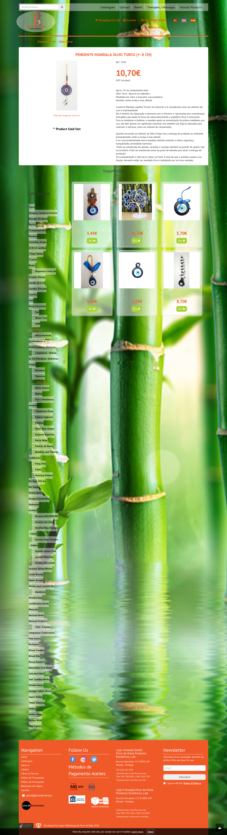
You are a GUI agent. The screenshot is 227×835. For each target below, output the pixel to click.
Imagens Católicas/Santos (43, 212)
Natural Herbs (36, 615)
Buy (91, 240)
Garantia (25, 790)
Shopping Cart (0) (109, 20)
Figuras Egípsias (44, 417)
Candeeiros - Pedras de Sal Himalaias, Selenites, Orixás (43, 358)
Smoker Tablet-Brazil (40, 691)
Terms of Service (29, 773)
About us (25, 765)
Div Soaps (34, 486)
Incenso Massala (44, 556)
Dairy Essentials (37, 306)
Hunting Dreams (44, 475)
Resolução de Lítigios (32, 786)
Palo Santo (35, 638)
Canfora (33, 294)
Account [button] (131, 20)
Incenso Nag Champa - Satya (43, 530)
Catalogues (107, 7)
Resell (138, 7)
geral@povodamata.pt (39, 795)
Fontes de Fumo (44, 446)
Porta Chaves (42, 387)
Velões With (35, 720)
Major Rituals (36, 580)
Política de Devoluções (32, 781)
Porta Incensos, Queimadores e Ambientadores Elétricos (42, 341)
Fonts (38, 469)
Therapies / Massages (161, 7)
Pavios (32, 224)
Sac (37, 312)
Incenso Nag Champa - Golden (43, 542)
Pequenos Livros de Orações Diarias (42, 274)
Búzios (38, 393)
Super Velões (36, 696)
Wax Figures (35, 726)
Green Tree (41, 317)
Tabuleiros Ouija (44, 411)
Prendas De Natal (38, 218)
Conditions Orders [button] (155, 20)
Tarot (32, 207)
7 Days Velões (36, 253)
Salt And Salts (36, 673)
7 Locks (33, 259)
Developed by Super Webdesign (60, 825)
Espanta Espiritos (45, 434)
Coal (31, 300)
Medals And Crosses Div (41, 586)
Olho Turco (65, 41)
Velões (32, 708)
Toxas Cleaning (37, 702)
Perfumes (34, 644)
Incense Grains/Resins (40, 568)
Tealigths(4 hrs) (37, 230)
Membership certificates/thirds (39, 600)
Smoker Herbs (36, 685)
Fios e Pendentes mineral (41, 402)
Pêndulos (40, 370)
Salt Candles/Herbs (39, 679)
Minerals (33, 609)
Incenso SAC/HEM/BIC (46, 516)
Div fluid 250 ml (37, 481)
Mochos (39, 422)
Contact (125, 7)
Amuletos (40, 591)
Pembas (33, 236)
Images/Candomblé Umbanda (39, 501)
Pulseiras (40, 376)
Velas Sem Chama (44, 428)
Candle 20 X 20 (37, 282)
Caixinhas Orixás (38, 242)
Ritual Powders (37, 661)
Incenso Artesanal (45, 562)
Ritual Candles (36, 650)
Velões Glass (35, 714)
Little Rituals (36, 574)
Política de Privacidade (32, 777)
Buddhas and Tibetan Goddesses (43, 454)
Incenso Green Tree (45, 551)
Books (32, 265)
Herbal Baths (36, 492)
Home (24, 756)
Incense (33, 510)
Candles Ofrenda (38, 288)
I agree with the (174, 783)
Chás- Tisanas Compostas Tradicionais (42, 629)
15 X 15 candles (37, 247)
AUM (37, 323)
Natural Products (191, 7)
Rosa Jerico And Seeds (40, 667)
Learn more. (137, 831)
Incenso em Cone (44, 521)
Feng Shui (40, 463)
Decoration (45, 41)
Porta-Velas (41, 440)
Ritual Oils (34, 656)
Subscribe (184, 777)
